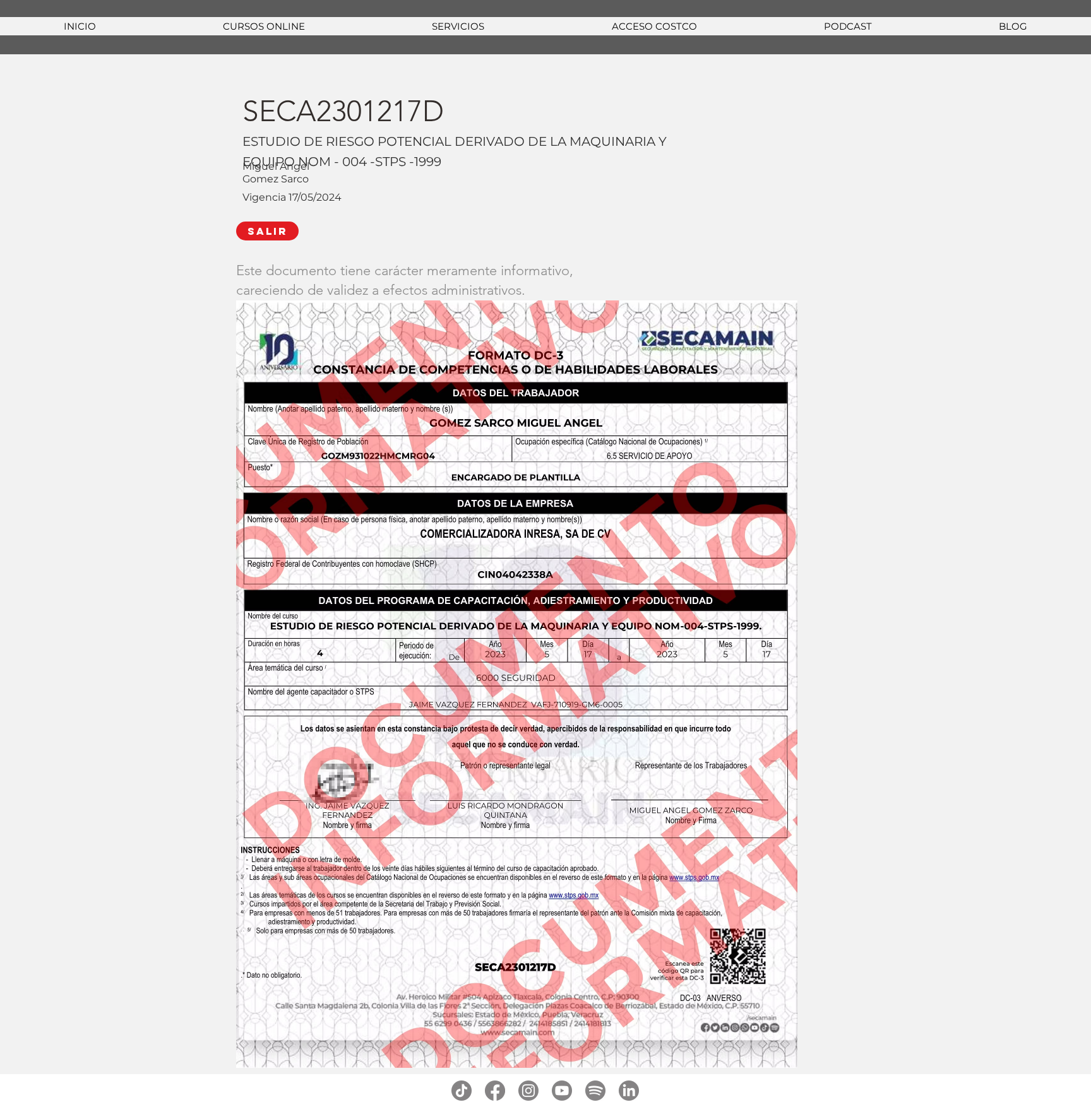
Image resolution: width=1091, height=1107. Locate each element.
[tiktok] (461, 1090)
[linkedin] (629, 1090)
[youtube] (562, 1090)
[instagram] (528, 1090)
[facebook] (495, 1090)
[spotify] (595, 1090)
